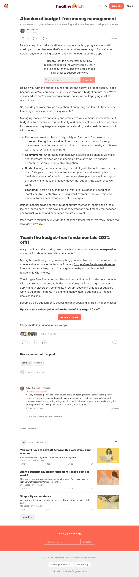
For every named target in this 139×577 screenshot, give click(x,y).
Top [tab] (23, 442)
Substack (56, 571)
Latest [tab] (30, 442)
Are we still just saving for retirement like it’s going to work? (54, 473)
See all (25, 517)
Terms (77, 557)
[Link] (16, 240)
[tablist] (32, 363)
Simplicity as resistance (35, 496)
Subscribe (117, 6)
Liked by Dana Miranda (37, 391)
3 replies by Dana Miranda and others (45, 416)
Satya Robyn (32, 388)
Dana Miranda (33, 29)
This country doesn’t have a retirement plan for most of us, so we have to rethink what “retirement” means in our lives (54, 480)
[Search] (99, 6)
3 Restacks (52, 334)
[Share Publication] (105, 6)
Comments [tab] (26, 363)
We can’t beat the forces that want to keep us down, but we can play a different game (57, 501)
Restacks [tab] (38, 363)
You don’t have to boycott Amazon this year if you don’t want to (55, 451)
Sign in (130, 6)
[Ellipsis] (117, 388)
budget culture (86, 53)
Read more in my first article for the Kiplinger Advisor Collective (59, 220)
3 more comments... (29, 428)
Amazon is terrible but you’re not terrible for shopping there (48, 457)
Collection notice (88, 557)
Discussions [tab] (41, 442)
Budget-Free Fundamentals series (94, 264)
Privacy (69, 557)
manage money (32, 111)
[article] (69, 457)
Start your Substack (62, 564)
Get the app (82, 564)
